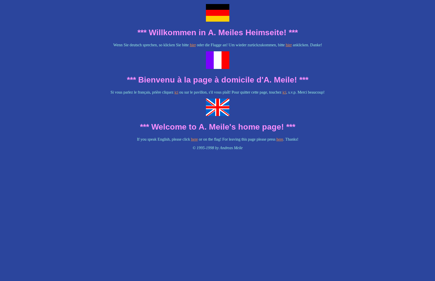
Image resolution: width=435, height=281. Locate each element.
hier (193, 45)
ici (176, 92)
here (194, 139)
